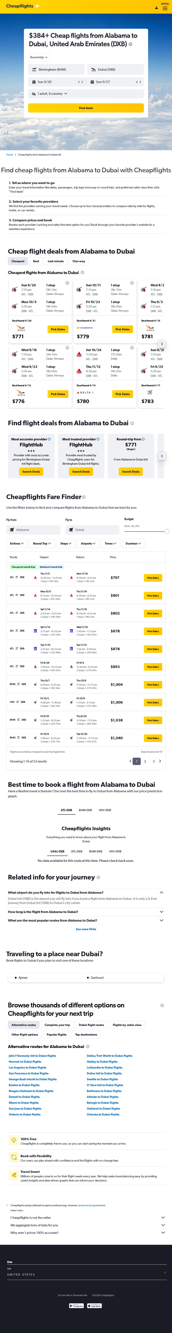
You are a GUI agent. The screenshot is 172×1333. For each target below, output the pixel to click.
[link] (31, 471)
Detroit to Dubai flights (24, 1096)
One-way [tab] (79, 261)
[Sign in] (156, 8)
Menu (165, 3)
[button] (130, 44)
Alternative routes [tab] (24, 1025)
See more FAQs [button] (86, 929)
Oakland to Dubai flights (103, 1108)
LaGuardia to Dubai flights (104, 1067)
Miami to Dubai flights (24, 1102)
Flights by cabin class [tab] (127, 1025)
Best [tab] (36, 261)
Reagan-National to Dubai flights (31, 1091)
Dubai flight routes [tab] (91, 1025)
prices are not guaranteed (91, 1205)
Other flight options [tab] (25, 1034)
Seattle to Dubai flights (102, 1079)
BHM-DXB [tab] (85, 810)
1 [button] (136, 761)
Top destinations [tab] (86, 1034)
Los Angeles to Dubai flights (27, 1067)
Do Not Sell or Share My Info (72, 1295)
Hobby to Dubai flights (102, 1061)
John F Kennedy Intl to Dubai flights (32, 1055)
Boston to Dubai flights (24, 1085)
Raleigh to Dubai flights (103, 1102)
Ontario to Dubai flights (24, 1114)
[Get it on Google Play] (76, 1306)
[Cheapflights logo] (19, 6)
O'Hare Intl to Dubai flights (105, 1085)
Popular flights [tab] (56, 1034)
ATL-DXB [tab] (66, 810)
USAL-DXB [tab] (57, 851)
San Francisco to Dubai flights (28, 1073)
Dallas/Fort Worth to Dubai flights (109, 1055)
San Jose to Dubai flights (25, 1108)
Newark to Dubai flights (25, 1061)
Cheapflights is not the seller (30, 1218)
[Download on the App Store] (94, 1306)
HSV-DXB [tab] (105, 810)
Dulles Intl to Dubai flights (104, 1073)
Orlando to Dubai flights (103, 1114)
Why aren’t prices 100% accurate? (34, 1233)
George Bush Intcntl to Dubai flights (33, 1079)
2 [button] (145, 761)
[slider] (166, 531)
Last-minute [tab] (56, 261)
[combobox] (39, 57)
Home (9, 154)
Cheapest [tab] (18, 261)
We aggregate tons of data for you (34, 1225)
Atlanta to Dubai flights (102, 1096)
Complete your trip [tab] (57, 1025)
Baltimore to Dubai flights (104, 1091)
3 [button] (154, 761)
